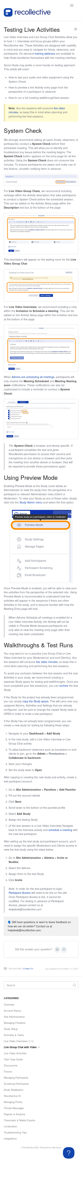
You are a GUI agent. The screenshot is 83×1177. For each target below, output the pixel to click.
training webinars (45, 53)
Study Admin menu (30, 502)
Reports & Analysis (14, 1114)
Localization (10, 1126)
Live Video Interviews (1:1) (18, 1041)
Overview (9, 1004)
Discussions (11, 1065)
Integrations (10, 1138)
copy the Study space (35, 701)
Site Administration (14, 1016)
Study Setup (11, 1029)
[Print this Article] (75, 29)
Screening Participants (16, 1083)
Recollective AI (12, 1096)
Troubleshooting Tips (15, 1132)
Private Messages (14, 1108)
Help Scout (56, 1147)
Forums (8, 1071)
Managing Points (13, 1102)
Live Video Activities (15, 1053)
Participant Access (20, 893)
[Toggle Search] (74, 985)
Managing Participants (16, 1077)
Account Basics (12, 1010)
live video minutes (47, 662)
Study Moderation (13, 1090)
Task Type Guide (13, 1059)
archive (63, 685)
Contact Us (28, 968)
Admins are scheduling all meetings (33, 377)
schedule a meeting (60, 830)
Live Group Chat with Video (20, 1047)
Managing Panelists (15, 1023)
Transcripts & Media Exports (19, 1120)
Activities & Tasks (14, 1035)
